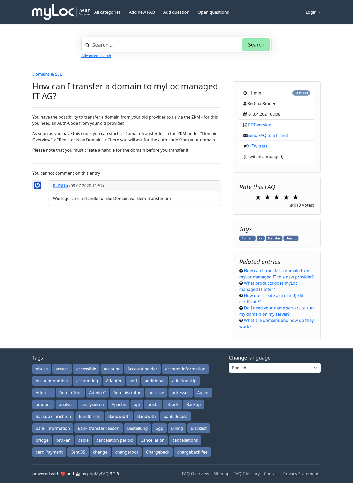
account (112, 369)
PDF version (259, 125)
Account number (52, 381)
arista (153, 404)
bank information (53, 428)
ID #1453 (301, 93)
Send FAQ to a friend (268, 135)
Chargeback (158, 452)
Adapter (114, 381)
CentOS (78, 452)
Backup (193, 404)
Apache (119, 404)
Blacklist (199, 428)
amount (43, 404)
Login (312, 12)
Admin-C (97, 392)
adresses (180, 392)
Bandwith (146, 416)
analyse (66, 404)
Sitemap (221, 474)
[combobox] (176, 44)
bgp (159, 428)
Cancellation (153, 440)
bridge (42, 440)
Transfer (274, 238)
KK (260, 238)
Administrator (127, 392)
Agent (203, 392)
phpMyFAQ (98, 474)
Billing (177, 428)
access (62, 369)
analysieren (92, 404)
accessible (86, 369)
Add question (176, 12)
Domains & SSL (47, 74)
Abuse (42, 369)
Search (256, 44)
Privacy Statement (301, 474)
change (100, 452)
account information (185, 369)
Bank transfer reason (98, 428)
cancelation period (114, 440)
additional (154, 381)
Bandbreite (90, 416)
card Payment (49, 452)
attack (172, 404)
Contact (271, 474)
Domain (247, 238)
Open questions (213, 12)
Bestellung (137, 428)
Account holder (142, 369)
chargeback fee (192, 452)
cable (83, 440)
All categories (107, 12)
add (133, 381)
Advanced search (96, 55)
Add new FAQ (142, 12)
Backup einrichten (53, 416)
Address (44, 392)
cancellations (185, 440)
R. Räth (60, 186)
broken (63, 440)
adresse (156, 392)
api (137, 404)
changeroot (126, 452)
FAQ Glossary (247, 474)
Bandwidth (118, 416)
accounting (87, 381)
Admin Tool (70, 392)
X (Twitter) (257, 146)
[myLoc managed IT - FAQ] (61, 12)
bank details (175, 416)
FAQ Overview (195, 474)
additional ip (184, 381)
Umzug (291, 238)
